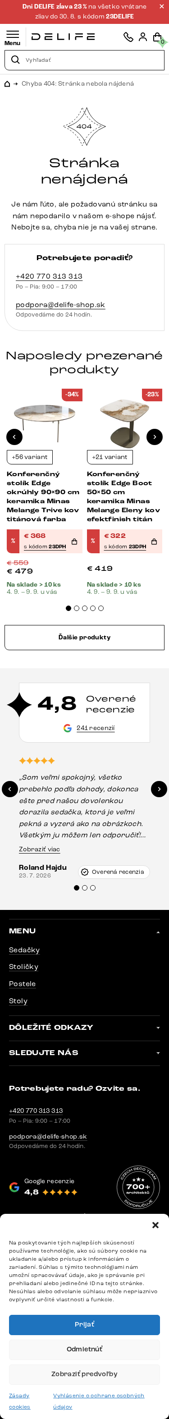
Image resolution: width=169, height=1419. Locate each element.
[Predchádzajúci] (14, 437)
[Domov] (63, 36)
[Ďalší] (154, 437)
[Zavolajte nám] (128, 37)
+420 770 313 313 (49, 276)
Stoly (18, 1001)
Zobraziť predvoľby (84, 1374)
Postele (22, 983)
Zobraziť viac (39, 849)
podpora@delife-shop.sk (60, 304)
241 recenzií (95, 728)
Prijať (84, 1324)
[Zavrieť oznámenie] (161, 6)
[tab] (68, 608)
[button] (155, 1225)
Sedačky (24, 950)
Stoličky (23, 966)
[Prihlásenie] (143, 37)
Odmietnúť (85, 1349)
